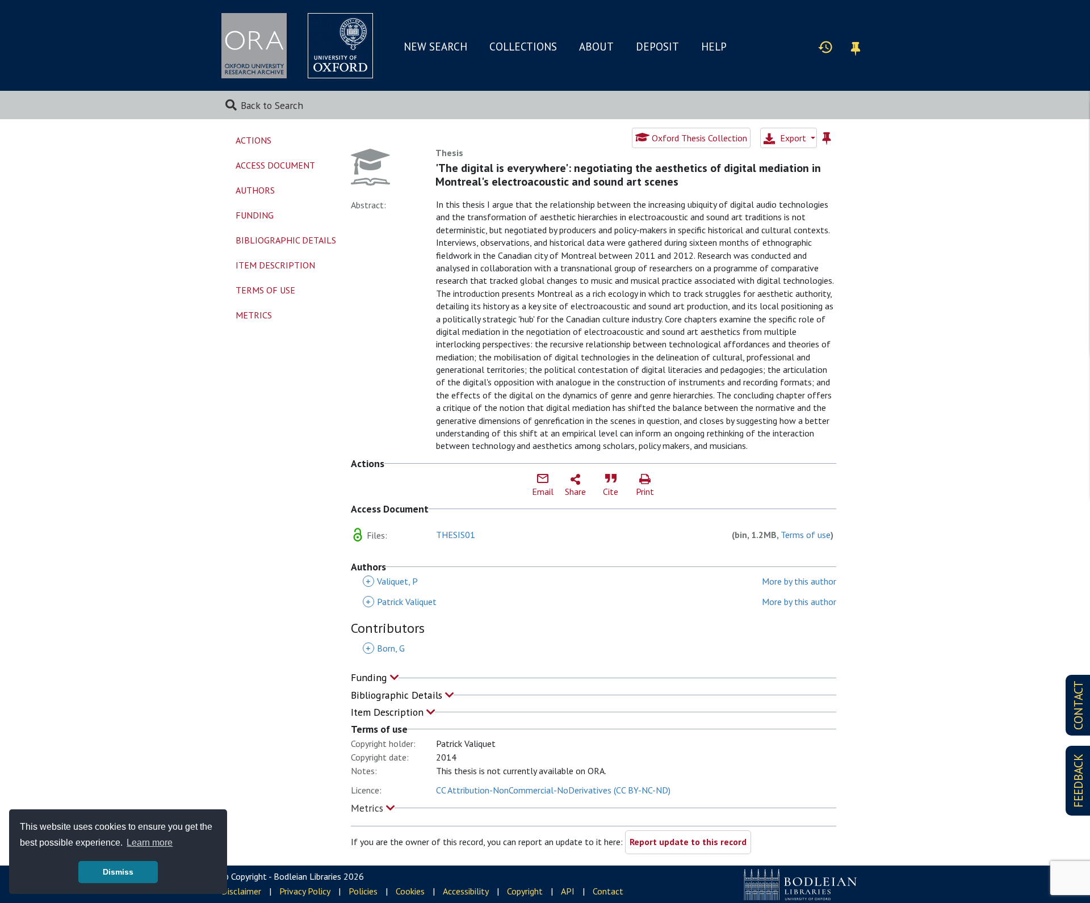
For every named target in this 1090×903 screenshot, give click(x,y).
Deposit (657, 46)
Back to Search (272, 105)
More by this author (799, 581)
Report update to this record (688, 841)
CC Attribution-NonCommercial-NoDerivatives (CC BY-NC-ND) (553, 790)
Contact (608, 891)
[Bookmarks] (855, 47)
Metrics (368, 807)
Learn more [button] (150, 842)
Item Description (388, 712)
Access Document (275, 165)
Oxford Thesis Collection (698, 138)
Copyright (525, 891)
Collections (523, 46)
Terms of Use (265, 290)
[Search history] (825, 46)
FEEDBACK (1078, 781)
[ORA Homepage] (254, 45)
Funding (370, 677)
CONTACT (1078, 705)
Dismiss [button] (118, 871)
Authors (255, 190)
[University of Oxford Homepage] (340, 45)
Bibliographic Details (398, 695)
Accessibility (466, 891)
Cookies (410, 891)
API (568, 891)
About (596, 46)
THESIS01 (455, 534)
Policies (363, 891)
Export (793, 138)
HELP (714, 46)
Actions (253, 140)
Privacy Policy (304, 891)
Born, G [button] (385, 648)
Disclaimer (241, 891)
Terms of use (806, 534)
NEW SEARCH (435, 46)
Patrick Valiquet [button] (401, 601)
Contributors (388, 628)
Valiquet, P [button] (392, 581)
